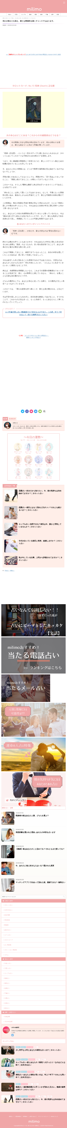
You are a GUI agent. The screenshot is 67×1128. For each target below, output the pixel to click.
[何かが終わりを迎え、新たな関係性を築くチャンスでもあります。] (35, 411)
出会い (10, 14)
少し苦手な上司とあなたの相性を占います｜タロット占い (38, 1050)
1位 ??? (23, 440)
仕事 (52, 14)
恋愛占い (12, 570)
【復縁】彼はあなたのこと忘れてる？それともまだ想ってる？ (40, 849)
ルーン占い (7, 935)
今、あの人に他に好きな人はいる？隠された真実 (35, 866)
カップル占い (8, 973)
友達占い (7, 1003)
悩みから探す (9, 959)
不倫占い (7, 993)
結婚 (41, 14)
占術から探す (9, 901)
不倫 (47, 14)
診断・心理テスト (10, 1012)
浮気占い (7, 570)
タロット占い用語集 (10, 950)
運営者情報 (18, 1116)
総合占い (7, 1008)
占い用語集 (7, 945)
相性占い (7, 983)
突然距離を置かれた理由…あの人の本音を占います (35, 832)
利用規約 (25, 1116)
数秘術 (6, 925)
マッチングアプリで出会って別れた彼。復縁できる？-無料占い (40, 882)
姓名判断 (7, 915)
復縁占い (7, 978)
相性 (36, 14)
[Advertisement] (33, 39)
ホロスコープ (8, 940)
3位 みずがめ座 (41, 440)
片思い (16, 14)
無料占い (11, 1116)
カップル (23, 14)
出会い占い (7, 963)
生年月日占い (8, 910)
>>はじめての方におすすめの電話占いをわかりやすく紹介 (33, 54)
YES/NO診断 (8, 1021)
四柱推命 (7, 920)
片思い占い (7, 968)
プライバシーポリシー (43, 1116)
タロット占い (8, 905)
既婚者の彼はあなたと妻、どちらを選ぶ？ (32, 816)
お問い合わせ (32, 1116)
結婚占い (7, 988)
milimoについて (54, 1116)
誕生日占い (7, 930)
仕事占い (7, 998)
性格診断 (7, 1016)
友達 (58, 14)
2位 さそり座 (31, 440)
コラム (6, 955)
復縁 (30, 14)
